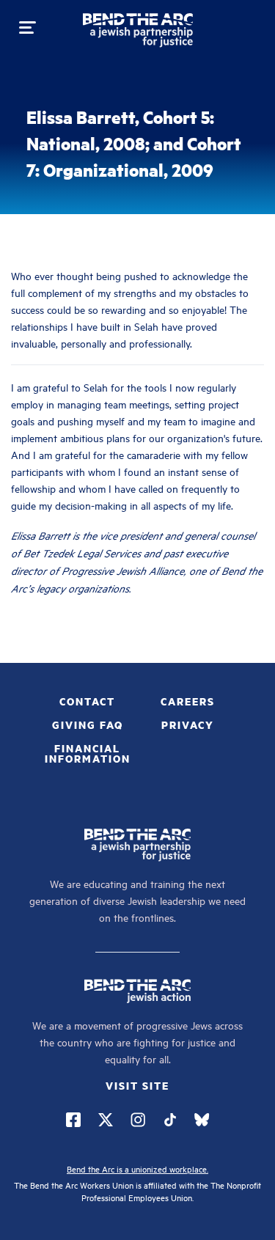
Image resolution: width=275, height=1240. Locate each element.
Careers (188, 701)
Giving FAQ (87, 724)
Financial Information (88, 753)
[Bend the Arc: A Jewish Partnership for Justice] (138, 33)
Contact (87, 701)
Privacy (187, 724)
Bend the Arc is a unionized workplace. (137, 1168)
